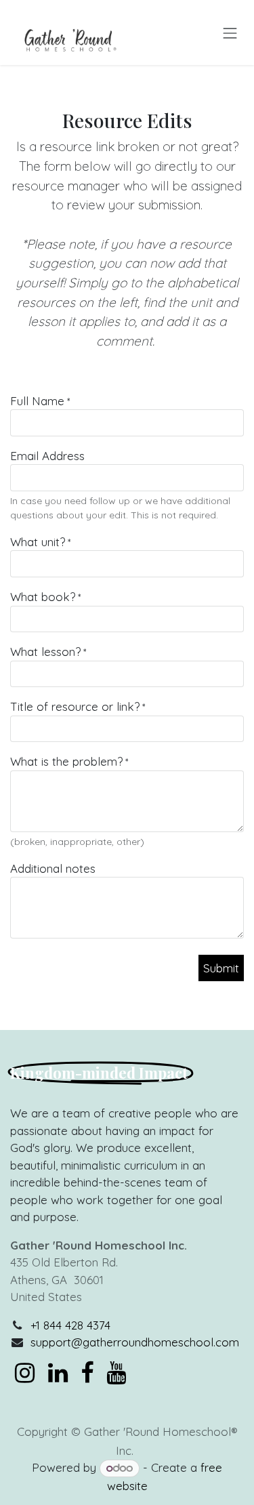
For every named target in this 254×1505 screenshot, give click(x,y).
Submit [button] (221, 968)
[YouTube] (116, 1373)
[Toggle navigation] (230, 32)
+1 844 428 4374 (70, 1325)
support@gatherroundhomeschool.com (134, 1342)
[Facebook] (87, 1373)
